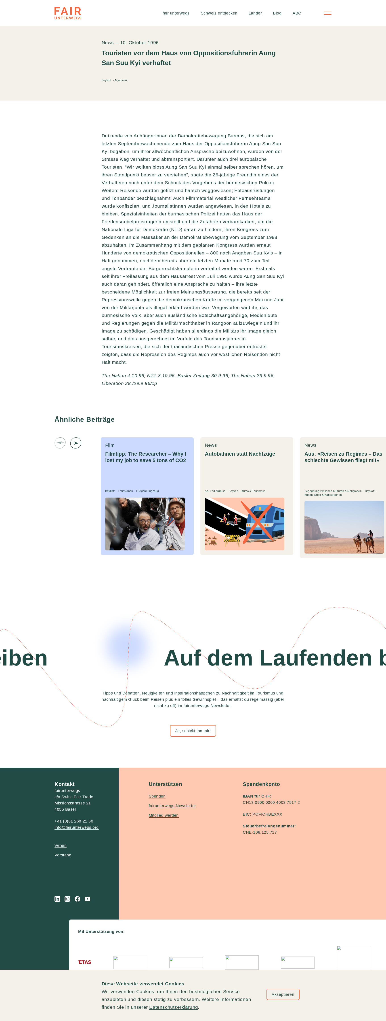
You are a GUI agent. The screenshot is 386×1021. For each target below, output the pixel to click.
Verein (61, 845)
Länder (255, 13)
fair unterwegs (176, 13)
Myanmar (121, 80)
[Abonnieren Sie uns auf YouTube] (87, 899)
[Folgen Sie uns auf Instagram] (67, 899)
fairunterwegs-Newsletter (172, 806)
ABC (297, 13)
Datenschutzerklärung (173, 1007)
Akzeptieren (283, 994)
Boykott (107, 80)
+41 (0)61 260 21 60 (74, 821)
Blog (277, 13)
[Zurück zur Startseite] (68, 13)
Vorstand (63, 855)
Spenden (157, 796)
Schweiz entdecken (219, 13)
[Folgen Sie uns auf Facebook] (77, 899)
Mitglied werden (164, 815)
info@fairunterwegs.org (77, 827)
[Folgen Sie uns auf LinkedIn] (57, 899)
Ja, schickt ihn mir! (193, 731)
